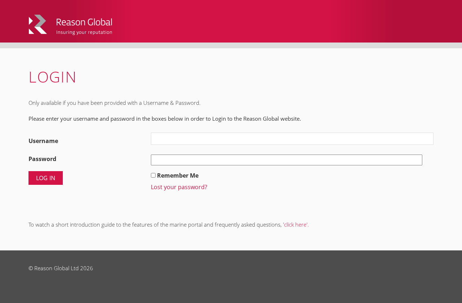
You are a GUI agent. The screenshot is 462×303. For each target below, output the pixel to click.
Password (42, 159)
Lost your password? (179, 187)
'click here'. (296, 224)
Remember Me (178, 175)
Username (43, 141)
